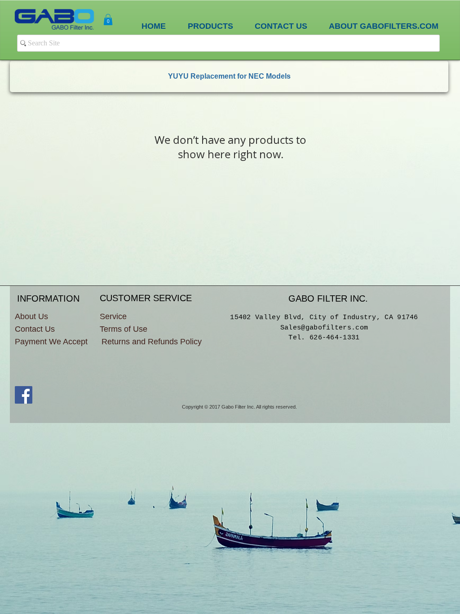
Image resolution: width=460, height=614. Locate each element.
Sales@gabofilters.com (324, 328)
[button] (108, 19)
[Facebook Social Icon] (23, 395)
